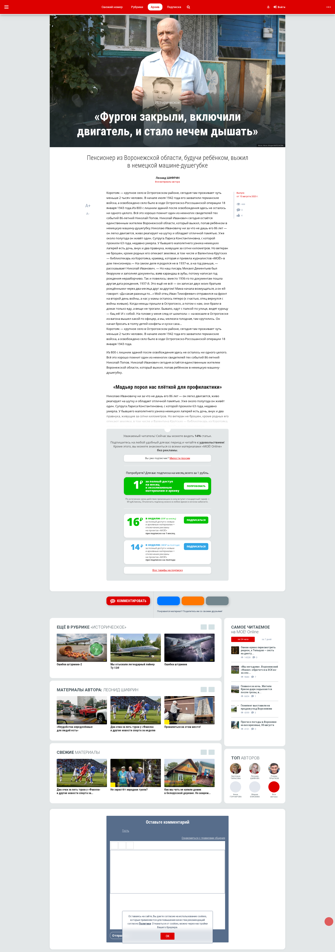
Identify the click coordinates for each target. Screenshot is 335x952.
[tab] (243, 639)
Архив (155, 7)
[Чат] (329, 921)
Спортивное (117, 722)
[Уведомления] (268, 7)
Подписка (174, 7)
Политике (145, 923)
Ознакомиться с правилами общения (203, 838)
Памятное (121, 785)
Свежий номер (112, 7)
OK (167, 936)
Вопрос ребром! (66, 722)
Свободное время (174, 785)
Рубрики (137, 7)
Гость (125, 830)
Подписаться (196, 520)
